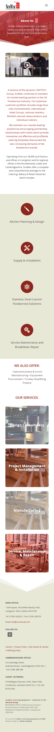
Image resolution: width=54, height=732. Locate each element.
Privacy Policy (21, 647)
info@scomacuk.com (20, 622)
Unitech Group (11, 702)
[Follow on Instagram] (10, 634)
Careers (8, 647)
